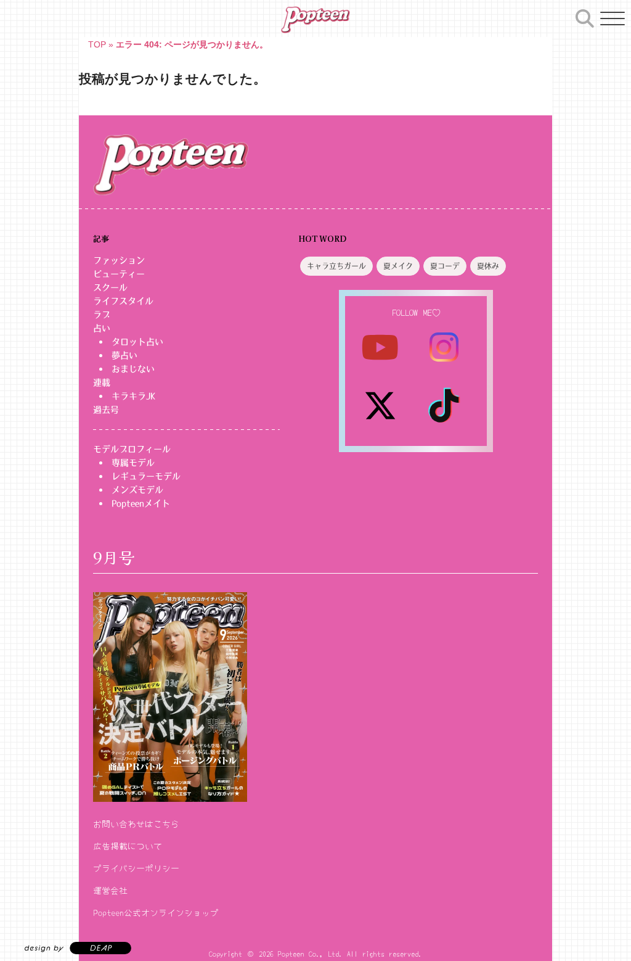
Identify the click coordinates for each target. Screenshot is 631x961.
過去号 (106, 409)
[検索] (584, 16)
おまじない (133, 369)
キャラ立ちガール (336, 266)
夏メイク (398, 266)
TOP (97, 44)
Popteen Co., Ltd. (310, 953)
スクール (110, 287)
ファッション (119, 260)
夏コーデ (445, 266)
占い (101, 328)
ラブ (101, 314)
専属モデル (133, 462)
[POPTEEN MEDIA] (315, 19)
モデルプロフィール (132, 449)
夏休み (488, 266)
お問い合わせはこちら (136, 823)
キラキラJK (133, 396)
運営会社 (110, 890)
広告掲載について (127, 845)
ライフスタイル (123, 301)
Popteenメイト (141, 503)
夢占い (124, 355)
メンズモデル (137, 489)
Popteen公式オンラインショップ (156, 912)
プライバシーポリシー (136, 868)
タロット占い (137, 341)
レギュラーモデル (146, 476)
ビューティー (119, 274)
